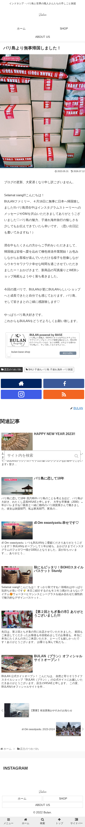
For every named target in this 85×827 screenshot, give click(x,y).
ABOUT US (42, 805)
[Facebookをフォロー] (63, 383)
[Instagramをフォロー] (21, 394)
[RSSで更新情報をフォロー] (63, 394)
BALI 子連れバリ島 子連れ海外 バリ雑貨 (50, 369)
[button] (77, 456)
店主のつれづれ (12, 369)
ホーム (22, 798)
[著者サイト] (21, 383)
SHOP (63, 798)
